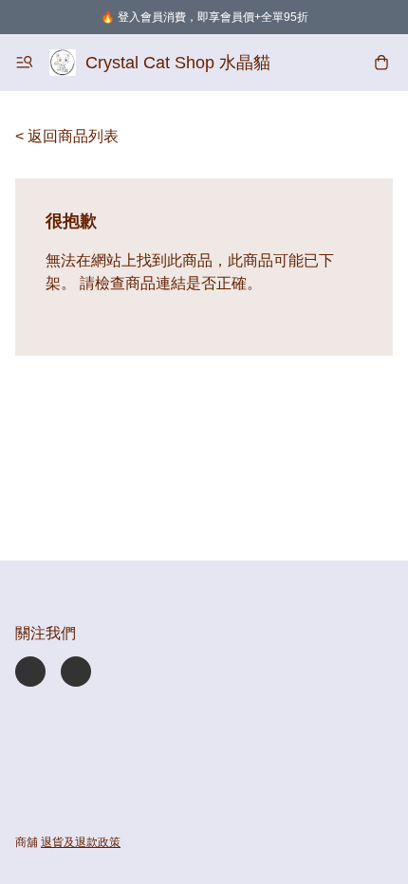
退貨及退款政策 (81, 842)
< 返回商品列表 (67, 136)
